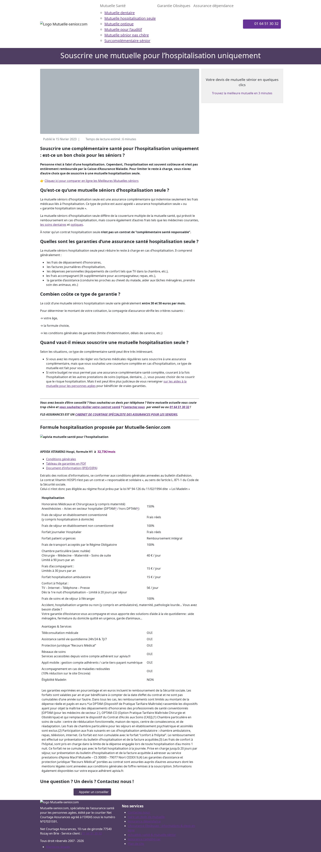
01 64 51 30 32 (179, 407)
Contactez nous (134, 407)
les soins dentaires (53, 225)
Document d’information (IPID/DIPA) (71, 468)
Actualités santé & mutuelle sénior (152, 835)
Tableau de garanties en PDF (66, 464)
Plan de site (136, 844)
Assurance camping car (144, 839)
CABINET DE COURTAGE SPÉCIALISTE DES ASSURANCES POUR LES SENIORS (126, 414)
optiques (77, 225)
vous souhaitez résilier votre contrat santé (89, 407)
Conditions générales (61, 459)
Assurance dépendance (144, 821)
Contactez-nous (139, 812)
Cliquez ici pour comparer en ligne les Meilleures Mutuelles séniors (92, 181)
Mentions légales (58, 847)
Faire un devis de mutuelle (146, 817)
